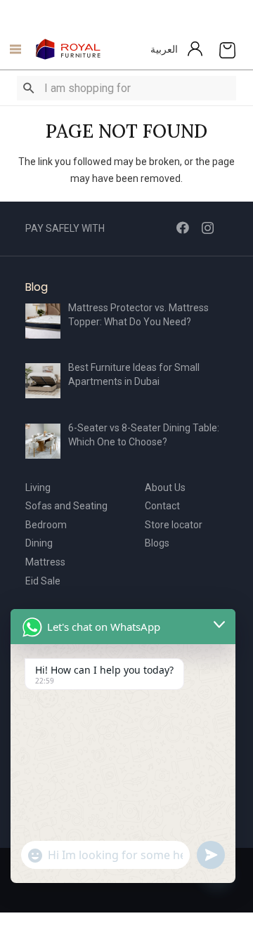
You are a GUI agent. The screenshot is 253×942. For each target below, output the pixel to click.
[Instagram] (208, 228)
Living (38, 487)
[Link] (68, 49)
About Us (165, 487)
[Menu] (11, 49)
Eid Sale (42, 581)
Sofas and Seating (66, 505)
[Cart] (227, 49)
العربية (164, 49)
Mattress (45, 562)
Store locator (173, 524)
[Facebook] (182, 227)
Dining (39, 543)
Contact (162, 505)
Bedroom (46, 524)
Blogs (157, 543)
